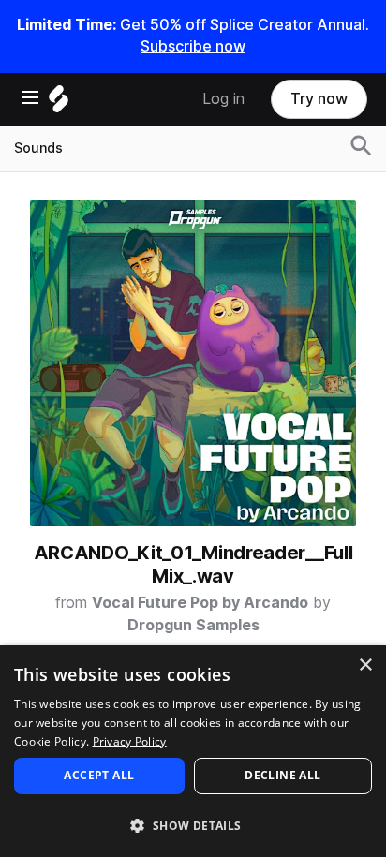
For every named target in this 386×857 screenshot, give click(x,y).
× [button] (365, 665)
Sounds (38, 147)
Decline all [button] (282, 775)
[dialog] (193, 751)
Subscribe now (193, 46)
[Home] (58, 103)
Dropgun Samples (193, 625)
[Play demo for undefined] (193, 363)
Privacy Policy (130, 741)
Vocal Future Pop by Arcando (200, 603)
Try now (319, 99)
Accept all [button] (99, 775)
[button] (193, 824)
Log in (223, 99)
